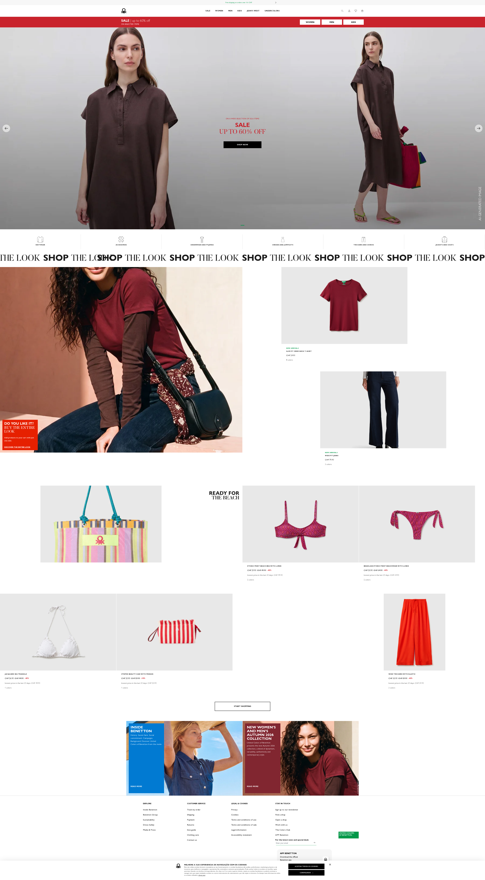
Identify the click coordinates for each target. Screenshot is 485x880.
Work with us (281, 825)
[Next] (276, 3)
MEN (230, 11)
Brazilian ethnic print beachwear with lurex (386, 566)
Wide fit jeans (331, 455)
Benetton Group (150, 814)
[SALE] (242, 22)
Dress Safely (148, 825)
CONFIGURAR (305, 873)
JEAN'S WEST (253, 11)
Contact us (192, 840)
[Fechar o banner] (330, 864)
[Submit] (314, 842)
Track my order (193, 809)
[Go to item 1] (242, 225)
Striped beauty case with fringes (137, 674)
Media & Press (149, 830)
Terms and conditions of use (243, 820)
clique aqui (201, 875)
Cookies (235, 814)
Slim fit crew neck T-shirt (299, 351)
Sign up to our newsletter (286, 809)
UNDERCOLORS (272, 11)
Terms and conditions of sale (244, 825)
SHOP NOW (242, 145)
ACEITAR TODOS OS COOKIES (306, 866)
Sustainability (148, 820)
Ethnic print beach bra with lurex (264, 566)
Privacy (234, 809)
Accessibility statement (241, 835)
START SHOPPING (242, 706)
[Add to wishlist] (285, 270)
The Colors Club (282, 830)
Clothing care (193, 835)
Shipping (190, 814)
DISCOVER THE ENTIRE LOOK (17, 447)
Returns (190, 825)
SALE (207, 11)
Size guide (191, 830)
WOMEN (219, 11)
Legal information (239, 830)
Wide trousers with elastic (402, 674)
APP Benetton (281, 835)
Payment (191, 820)
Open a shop (281, 820)
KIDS (239, 11)
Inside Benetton (150, 809)
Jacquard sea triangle (16, 674)
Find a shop (280, 814)
